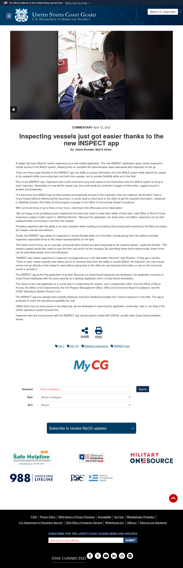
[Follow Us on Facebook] (90, 556)
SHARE (85, 336)
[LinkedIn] (114, 556)
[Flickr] (130, 556)
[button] (78, 3)
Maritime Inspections (96, 346)
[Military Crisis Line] (91, 458)
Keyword (27, 389)
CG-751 (74, 346)
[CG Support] (151, 458)
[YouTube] (106, 556)
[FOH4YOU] (91, 478)
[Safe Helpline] (31, 458)
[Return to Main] (173, 500)
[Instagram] (122, 556)
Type (30, 397)
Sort (30, 405)
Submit (130, 540)
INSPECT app (122, 346)
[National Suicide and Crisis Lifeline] (31, 478)
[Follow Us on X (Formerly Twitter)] (98, 556)
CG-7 (61, 346)
